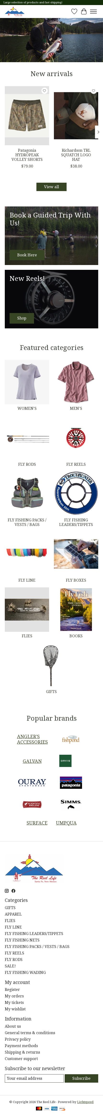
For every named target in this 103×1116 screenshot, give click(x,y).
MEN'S (76, 408)
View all (51, 187)
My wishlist (15, 1009)
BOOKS (76, 636)
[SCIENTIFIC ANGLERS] (32, 805)
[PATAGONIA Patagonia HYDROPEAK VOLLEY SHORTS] (27, 115)
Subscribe (81, 1078)
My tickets (14, 1002)
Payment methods (21, 1046)
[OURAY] (32, 783)
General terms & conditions (30, 1033)
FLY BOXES (76, 580)
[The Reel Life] (15, 11)
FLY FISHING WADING (25, 972)
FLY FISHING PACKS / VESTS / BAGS (27, 522)
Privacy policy (18, 1039)
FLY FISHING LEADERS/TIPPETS (76, 522)
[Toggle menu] (93, 11)
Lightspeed (85, 1102)
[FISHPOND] (71, 739)
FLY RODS (27, 464)
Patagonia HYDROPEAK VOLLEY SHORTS (27, 155)
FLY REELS (76, 464)
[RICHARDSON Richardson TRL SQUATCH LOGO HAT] (76, 115)
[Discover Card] (62, 1109)
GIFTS (51, 691)
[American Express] (54, 1109)
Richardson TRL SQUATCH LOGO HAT (76, 155)
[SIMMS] (71, 805)
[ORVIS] (65, 761)
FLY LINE (26, 580)
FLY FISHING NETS (22, 940)
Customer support (21, 1058)
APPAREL (13, 914)
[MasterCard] (39, 1109)
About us (13, 1026)
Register (12, 989)
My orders (14, 996)
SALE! (10, 966)
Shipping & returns (22, 1052)
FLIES (27, 636)
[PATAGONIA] (71, 783)
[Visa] (47, 1109)
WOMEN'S (27, 408)
